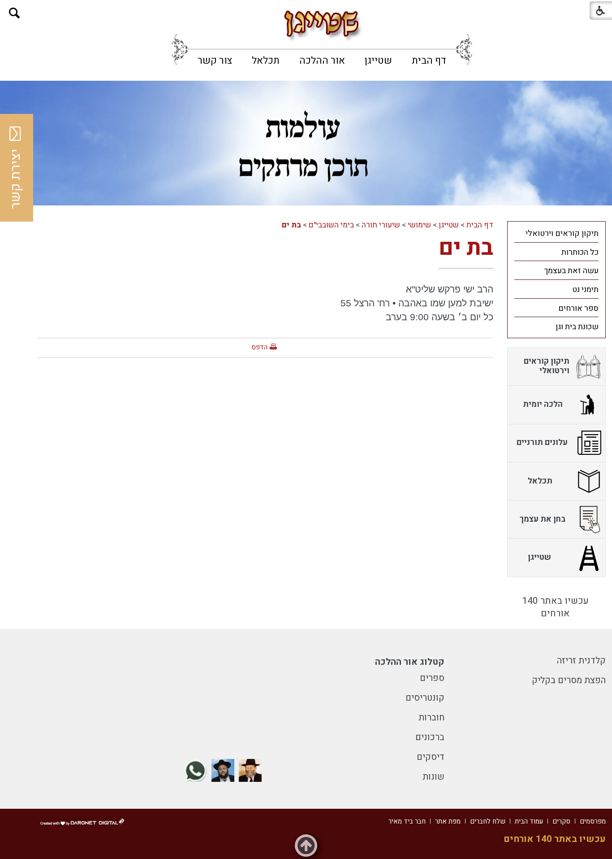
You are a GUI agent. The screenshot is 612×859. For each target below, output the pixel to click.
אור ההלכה (322, 60)
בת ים (291, 225)
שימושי (419, 225)
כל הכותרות (580, 252)
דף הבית (429, 60)
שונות (433, 776)
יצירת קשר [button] (16, 179)
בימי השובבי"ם (331, 225)
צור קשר (215, 60)
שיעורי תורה (381, 225)
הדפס (259, 347)
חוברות (431, 717)
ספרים (432, 678)
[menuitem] (429, 60)
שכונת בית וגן (577, 327)
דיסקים (430, 756)
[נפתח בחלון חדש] (250, 770)
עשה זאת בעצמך (571, 271)
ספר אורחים (578, 308)
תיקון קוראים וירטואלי (562, 233)
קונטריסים (424, 697)
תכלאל (266, 60)
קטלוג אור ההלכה (409, 661)
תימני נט (585, 289)
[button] (14, 13)
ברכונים (429, 737)
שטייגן (378, 60)
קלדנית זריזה (581, 660)
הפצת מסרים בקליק (569, 680)
